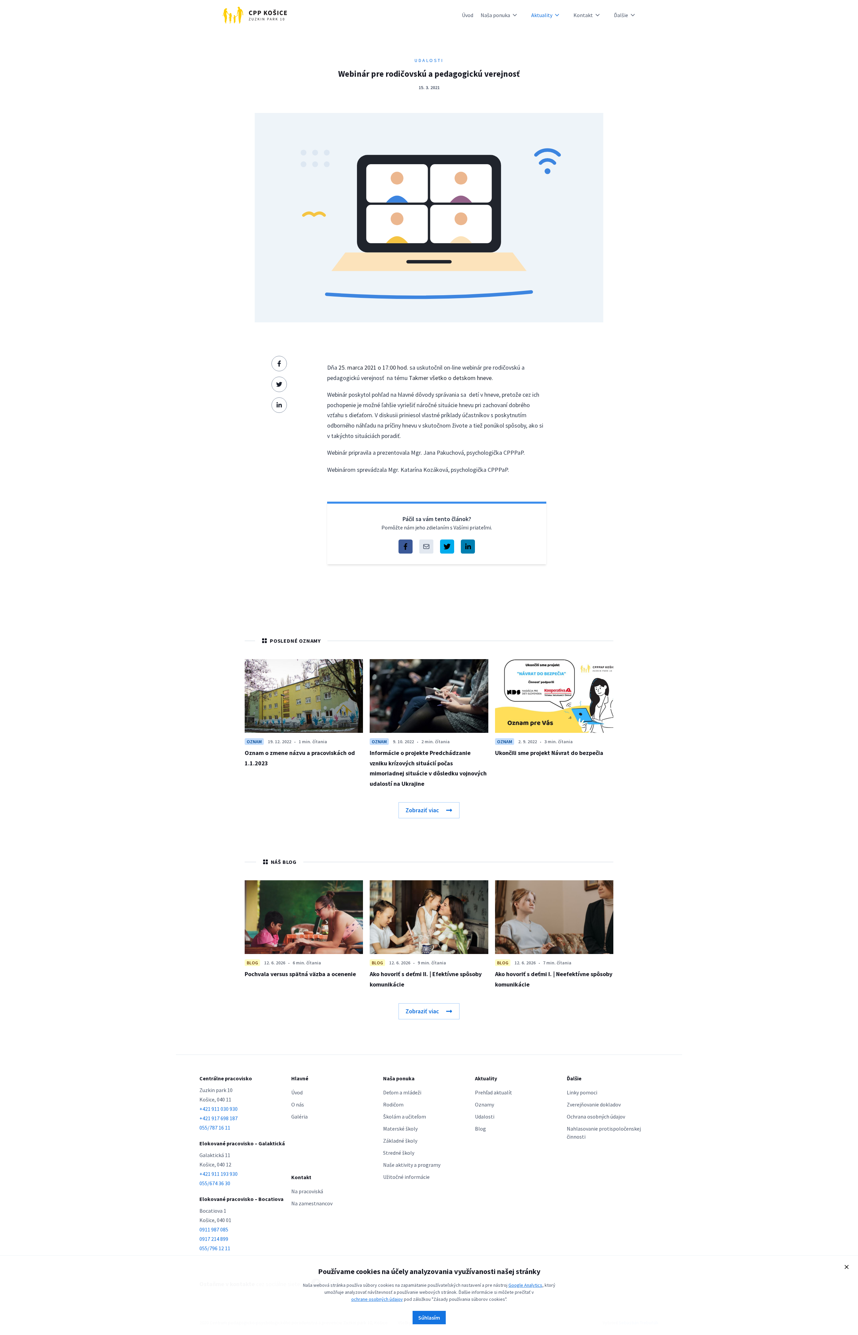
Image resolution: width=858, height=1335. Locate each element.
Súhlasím (429, 1317)
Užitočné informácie (406, 1176)
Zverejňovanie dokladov (594, 1104)
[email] (426, 546)
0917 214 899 (213, 1238)
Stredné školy (398, 1152)
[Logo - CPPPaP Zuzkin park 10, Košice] (254, 15)
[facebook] (279, 363)
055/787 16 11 (214, 1127)
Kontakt (583, 15)
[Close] (846, 1267)
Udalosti (484, 1116)
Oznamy (484, 1104)
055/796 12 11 (214, 1248)
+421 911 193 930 (218, 1173)
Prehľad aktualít (493, 1092)
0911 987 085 (213, 1229)
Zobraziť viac (422, 810)
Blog (480, 1128)
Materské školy (400, 1128)
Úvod (467, 15)
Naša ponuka (495, 15)
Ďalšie (621, 15)
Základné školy (400, 1140)
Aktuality (541, 15)
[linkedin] (279, 405)
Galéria (299, 1116)
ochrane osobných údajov (377, 1299)
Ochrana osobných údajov (596, 1116)
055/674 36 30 (214, 1183)
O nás (297, 1104)
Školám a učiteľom (404, 1116)
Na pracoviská (307, 1191)
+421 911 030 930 (218, 1108)
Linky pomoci (582, 1092)
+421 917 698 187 (218, 1118)
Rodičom (393, 1104)
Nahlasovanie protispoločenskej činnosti (604, 1132)
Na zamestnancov (311, 1203)
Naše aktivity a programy (411, 1164)
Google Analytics (525, 1285)
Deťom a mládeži (402, 1092)
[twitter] (279, 384)
